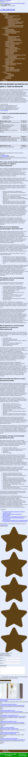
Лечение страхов (9, 61)
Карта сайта (5, 750)
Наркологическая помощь (14, 19)
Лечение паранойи (9, 52)
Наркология (8, 73)
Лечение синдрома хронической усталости (15, 58)
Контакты (5, 80)
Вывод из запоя (9, 17)
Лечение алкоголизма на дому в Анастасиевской (11, 711)
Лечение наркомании (10, 30)
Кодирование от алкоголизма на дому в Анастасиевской (13, 716)
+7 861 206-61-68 (7, 9)
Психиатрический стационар (15, 40)
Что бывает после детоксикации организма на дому (15, 516)
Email (1, 660)
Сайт (1, 663)
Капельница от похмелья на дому (16, 21)
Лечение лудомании (10, 46)
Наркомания (5, 28)
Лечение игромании (13, 47)
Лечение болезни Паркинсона (12, 70)
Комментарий (3, 665)
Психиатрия (5, 34)
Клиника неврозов (9, 67)
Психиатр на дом (12, 37)
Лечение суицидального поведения (13, 63)
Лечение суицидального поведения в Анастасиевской (12, 739)
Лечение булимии (12, 57)
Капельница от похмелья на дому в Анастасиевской (12, 722)
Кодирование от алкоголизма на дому (14, 26)
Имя (1, 658)
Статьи (4, 72)
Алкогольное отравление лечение (16, 25)
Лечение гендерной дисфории (12, 43)
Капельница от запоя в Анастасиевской (9, 728)
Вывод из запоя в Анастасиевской (8, 733)
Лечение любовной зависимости (13, 48)
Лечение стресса (9, 62)
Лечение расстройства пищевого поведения (15, 54)
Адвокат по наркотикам (11, 32)
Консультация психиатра (14, 36)
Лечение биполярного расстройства (13, 42)
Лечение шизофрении (10, 64)
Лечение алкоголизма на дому (12, 15)
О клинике (5, 13)
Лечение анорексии (12, 56)
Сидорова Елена (4, 156)
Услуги (7, 35)
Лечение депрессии (9, 45)
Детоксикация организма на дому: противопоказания (15, 520)
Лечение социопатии (10, 59)
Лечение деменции (9, 68)
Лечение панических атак (11, 51)
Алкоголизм (5, 14)
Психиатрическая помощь (14, 39)
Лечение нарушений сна (11, 50)
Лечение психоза (9, 53)
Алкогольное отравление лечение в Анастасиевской (12, 705)
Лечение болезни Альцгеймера (12, 69)
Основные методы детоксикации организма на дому (15, 521)
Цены (4, 79)
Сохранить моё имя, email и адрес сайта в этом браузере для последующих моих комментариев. (13, 677)
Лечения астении (9, 41)
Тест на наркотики (9, 29)
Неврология (5, 65)
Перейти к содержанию (5, 0)
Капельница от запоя (13, 20)
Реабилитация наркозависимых (12, 31)
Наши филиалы (6, 751)
